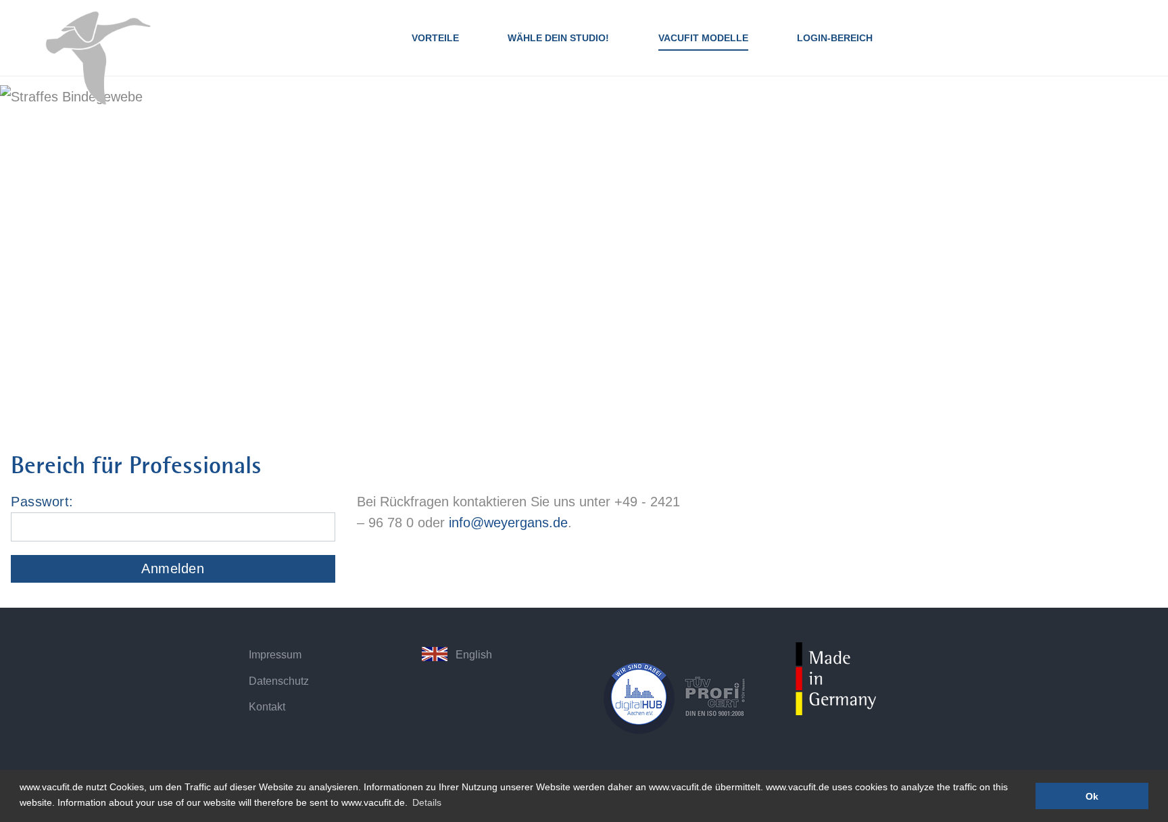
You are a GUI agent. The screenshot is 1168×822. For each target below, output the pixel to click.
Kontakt (267, 706)
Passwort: (42, 501)
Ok (1092, 796)
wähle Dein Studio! (558, 37)
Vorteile (435, 37)
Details (426, 802)
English (474, 654)
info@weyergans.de (508, 522)
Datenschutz (279, 681)
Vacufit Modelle (703, 37)
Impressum (275, 654)
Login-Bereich (835, 37)
